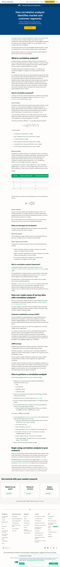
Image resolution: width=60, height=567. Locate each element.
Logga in (41, 1)
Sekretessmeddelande (31, 560)
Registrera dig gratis (50, 1)
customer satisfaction (42, 302)
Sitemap (42, 501)
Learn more (30, 27)
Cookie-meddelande (40, 560)
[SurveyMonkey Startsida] (8, 2)
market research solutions (24, 463)
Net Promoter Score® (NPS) (19, 304)
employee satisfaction (23, 269)
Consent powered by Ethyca (52, 565)
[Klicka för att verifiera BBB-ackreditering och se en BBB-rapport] (16, 562)
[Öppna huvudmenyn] (57, 2)
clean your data (38, 398)
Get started (9, 493)
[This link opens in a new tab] (44, 548)
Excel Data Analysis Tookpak (30, 417)
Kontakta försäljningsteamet (34, 1)
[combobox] (6, 547)
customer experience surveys (37, 269)
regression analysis (40, 275)
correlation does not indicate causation (26, 283)
